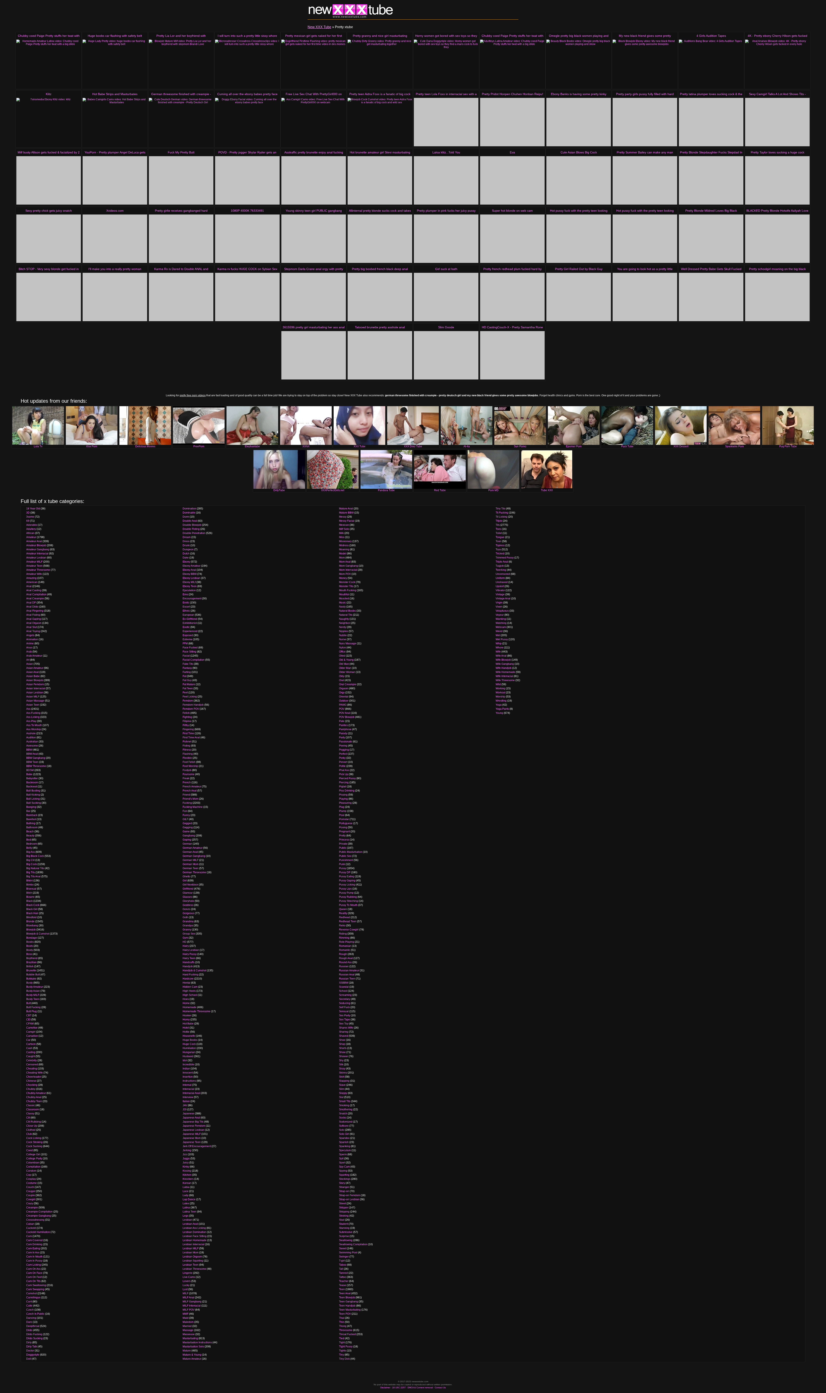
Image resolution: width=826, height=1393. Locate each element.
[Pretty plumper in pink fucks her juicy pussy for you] (446, 238)
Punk (342, 864)
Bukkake (31, 978)
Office (342, 651)
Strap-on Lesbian (349, 1199)
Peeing (343, 745)
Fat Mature (189, 684)
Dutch (186, 553)
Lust (185, 1289)
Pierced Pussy (347, 778)
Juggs (186, 1158)
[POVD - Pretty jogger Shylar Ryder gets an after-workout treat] (247, 180)
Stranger (344, 1187)
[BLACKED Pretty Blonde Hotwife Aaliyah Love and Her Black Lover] (777, 238)
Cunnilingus (33, 1297)
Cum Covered (34, 1240)
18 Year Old (33, 508)
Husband (188, 1056)
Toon (498, 541)
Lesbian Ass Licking (194, 1227)
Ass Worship (33, 729)
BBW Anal (32, 753)
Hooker (187, 1015)
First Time (188, 733)
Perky (342, 757)
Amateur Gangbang (37, 549)
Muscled (344, 598)
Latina (186, 1207)
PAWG (343, 704)
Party (342, 737)
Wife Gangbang (505, 663)
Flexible (187, 757)
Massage (188, 1330)
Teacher (343, 1281)
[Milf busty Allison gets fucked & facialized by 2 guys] (48, 180)
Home (186, 1003)
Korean (187, 1183)
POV (341, 708)
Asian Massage (35, 700)
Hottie (186, 1031)
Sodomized (345, 1121)
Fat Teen (188, 688)
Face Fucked (190, 647)
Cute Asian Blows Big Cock (579, 152)
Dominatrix (189, 512)
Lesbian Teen (191, 1264)
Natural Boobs (347, 610)
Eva (512, 152)
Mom (342, 557)
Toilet (499, 533)
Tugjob (500, 565)
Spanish (344, 1142)
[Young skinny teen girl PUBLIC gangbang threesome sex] (313, 238)
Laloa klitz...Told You (446, 152)
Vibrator (500, 590)
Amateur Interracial (37, 553)
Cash (29, 1048)
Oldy (341, 676)
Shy (341, 1060)
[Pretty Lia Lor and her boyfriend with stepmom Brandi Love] (181, 64)
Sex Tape (344, 1019)
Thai (341, 1317)
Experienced (190, 631)
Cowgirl (30, 1199)
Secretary (344, 999)
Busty (29, 982)
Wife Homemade (505, 672)
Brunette (31, 970)
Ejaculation (189, 590)
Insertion (188, 1076)
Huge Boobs (190, 1039)
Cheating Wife (34, 1072)
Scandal (344, 986)
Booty (29, 950)
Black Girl (31, 909)
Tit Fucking (502, 512)
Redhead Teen (347, 921)
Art (27, 659)
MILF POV (188, 1309)
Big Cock (31, 864)
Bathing (30, 823)
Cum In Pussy (34, 1260)
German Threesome (194, 872)
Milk (341, 533)
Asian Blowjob (34, 680)
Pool (341, 815)
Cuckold (31, 1227)
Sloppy (343, 1093)
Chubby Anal (33, 1097)
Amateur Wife (34, 573)
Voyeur (500, 614)
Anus (29, 647)
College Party (34, 1158)
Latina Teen (189, 1211)
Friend (186, 794)
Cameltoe (32, 1027)
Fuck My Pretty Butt (181, 152)
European (188, 614)
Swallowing (346, 1240)
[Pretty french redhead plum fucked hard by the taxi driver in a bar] (512, 297)
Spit (341, 1158)
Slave (342, 1084)
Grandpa (188, 925)
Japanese (188, 1113)
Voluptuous (502, 610)
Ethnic (186, 610)
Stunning (344, 1227)
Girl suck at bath (446, 269)
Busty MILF (32, 995)
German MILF (191, 860)
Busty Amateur (34, 986)
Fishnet (187, 741)
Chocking (31, 1084)
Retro (342, 925)
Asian (29, 663)
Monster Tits (346, 586)
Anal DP (31, 602)
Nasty (342, 606)
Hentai (186, 982)
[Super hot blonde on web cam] (512, 238)
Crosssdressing (35, 1219)
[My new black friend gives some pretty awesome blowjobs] (645, 64)
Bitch (29, 892)
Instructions (189, 1080)
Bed (28, 839)
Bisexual (31, 888)
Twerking (501, 569)
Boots (29, 945)
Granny (187, 929)
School (343, 990)
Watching (501, 623)
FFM (185, 643)
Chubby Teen (34, 1101)
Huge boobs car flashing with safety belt (115, 35)
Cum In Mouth (34, 1256)
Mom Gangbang (348, 565)
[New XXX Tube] (351, 9)
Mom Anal (345, 561)
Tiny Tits (500, 508)
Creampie (32, 1207)
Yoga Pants (502, 708)
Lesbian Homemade (194, 1240)
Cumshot (31, 1293)
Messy (343, 516)
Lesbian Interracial (193, 1244)
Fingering (188, 729)
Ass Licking (33, 717)
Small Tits (344, 1101)
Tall (341, 1268)
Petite (342, 766)
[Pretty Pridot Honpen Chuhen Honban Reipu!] (512, 122)
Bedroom (31, 843)
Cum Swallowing (36, 1285)
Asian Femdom (35, 684)
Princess (344, 839)
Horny (186, 1019)
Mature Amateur (192, 1358)
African (30, 533)
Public (342, 847)
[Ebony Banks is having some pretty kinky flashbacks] (578, 122)
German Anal (190, 851)
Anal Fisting (33, 614)
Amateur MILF (34, 561)
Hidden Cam (190, 986)
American (31, 582)
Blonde (30, 921)
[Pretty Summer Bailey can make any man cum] (645, 180)
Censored (32, 1064)
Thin (341, 1322)
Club (29, 1133)
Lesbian (187, 1219)
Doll (28, 1358)
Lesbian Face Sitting (194, 1236)
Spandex (344, 1138)
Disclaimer (385, 1387)
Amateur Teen (34, 565)
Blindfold (31, 917)
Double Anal (190, 520)
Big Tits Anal (33, 876)
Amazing (31, 578)
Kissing (187, 1170)
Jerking (187, 1150)
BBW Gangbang (35, 757)
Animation (32, 639)
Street (342, 1203)
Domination (189, 508)
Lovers (187, 1281)
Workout (500, 692)
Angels (30, 635)
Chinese (31, 1080)
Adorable (31, 524)
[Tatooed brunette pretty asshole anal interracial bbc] (380, 355)
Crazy (29, 1203)
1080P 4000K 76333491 (247, 210)
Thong (343, 1326)
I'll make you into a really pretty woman (114, 269)
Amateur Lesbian (36, 557)
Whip (499, 643)
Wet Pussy (502, 639)
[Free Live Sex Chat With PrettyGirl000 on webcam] (313, 122)
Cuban (30, 1223)
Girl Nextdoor (190, 884)
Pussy (342, 868)
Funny (186, 815)
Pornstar (344, 819)
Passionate (345, 741)
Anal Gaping (33, 618)
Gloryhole (188, 900)
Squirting (344, 1174)
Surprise (344, 1236)
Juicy (186, 1162)
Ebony (186, 561)
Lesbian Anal (190, 1223)
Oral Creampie (347, 684)
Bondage (31, 937)
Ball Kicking (33, 794)
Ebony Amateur (191, 565)
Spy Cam (344, 1166)
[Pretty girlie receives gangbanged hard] (181, 238)
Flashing (188, 753)
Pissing (343, 794)
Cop (28, 1174)
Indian (186, 1068)
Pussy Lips (345, 888)
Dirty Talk (31, 1346)
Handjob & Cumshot (194, 970)
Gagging (188, 827)
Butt (28, 1003)
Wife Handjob (504, 668)
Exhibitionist (190, 623)
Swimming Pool (348, 1252)
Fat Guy (187, 680)
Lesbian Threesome (194, 1268)
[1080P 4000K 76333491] (247, 238)
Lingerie (187, 1272)
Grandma (188, 921)
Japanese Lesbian (193, 1129)
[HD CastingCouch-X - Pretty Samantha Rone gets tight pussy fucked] (512, 355)
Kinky (186, 1166)
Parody (343, 733)
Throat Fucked (347, 1334)
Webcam (501, 627)
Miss (341, 537)
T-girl (342, 1260)
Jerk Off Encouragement (197, 1146)
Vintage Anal (503, 598)
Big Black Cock (35, 856)
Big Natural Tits (35, 868)
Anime (30, 643)
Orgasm (343, 688)
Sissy (342, 1068)
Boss (29, 954)
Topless (500, 545)
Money (343, 578)
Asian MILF (32, 696)
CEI (28, 1019)
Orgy (342, 692)
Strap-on (344, 1191)
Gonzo (186, 909)
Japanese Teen (192, 1142)
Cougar (30, 1191)
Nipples (343, 631)
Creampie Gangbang (38, 1215)
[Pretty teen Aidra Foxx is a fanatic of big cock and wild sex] (380, 122)
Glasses (187, 896)
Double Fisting (191, 529)
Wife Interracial (504, 676)
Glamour (188, 892)
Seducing (344, 1003)
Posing (343, 827)
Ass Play (31, 721)
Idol (185, 1060)
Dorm (186, 516)
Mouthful (344, 594)
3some (30, 516)
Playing (343, 798)
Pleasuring (345, 802)
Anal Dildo (32, 606)
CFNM (30, 1023)
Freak (186, 778)
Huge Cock (189, 1044)
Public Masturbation (350, 851)
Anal (29, 586)
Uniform (500, 578)
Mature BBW (346, 512)
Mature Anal (346, 508)
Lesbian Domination (194, 1232)
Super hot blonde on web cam (512, 210)
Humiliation (189, 1048)
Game (186, 831)
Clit (28, 1117)
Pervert (343, 762)
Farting (187, 672)
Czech (30, 1309)
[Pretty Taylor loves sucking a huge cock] (777, 180)
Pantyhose (345, 729)
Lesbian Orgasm (192, 1256)
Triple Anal (502, 561)
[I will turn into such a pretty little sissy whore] (247, 64)
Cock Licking (33, 1138)
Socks (342, 1117)
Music (342, 602)
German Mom (191, 864)
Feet (185, 692)
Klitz (48, 94)
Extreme (187, 639)
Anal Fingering (34, 610)
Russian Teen (347, 978)
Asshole (31, 733)
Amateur (31, 537)
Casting (30, 1052)
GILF (185, 819)
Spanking (344, 1146)
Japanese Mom (192, 1138)
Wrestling (501, 700)
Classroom (32, 1109)
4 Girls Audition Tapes (711, 35)
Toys (498, 549)
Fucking (187, 802)
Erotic (186, 602)
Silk (341, 1064)
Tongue (500, 537)
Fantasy (187, 668)
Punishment (346, 860)
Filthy (186, 725)
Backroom (32, 782)
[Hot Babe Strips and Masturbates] (115, 122)
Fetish (186, 712)
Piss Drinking (346, 790)
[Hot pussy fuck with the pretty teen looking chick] (578, 238)
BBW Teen (32, 762)
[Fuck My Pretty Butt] (181, 180)
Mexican (344, 524)
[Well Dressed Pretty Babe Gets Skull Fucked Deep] (711, 297)
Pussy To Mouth (348, 905)
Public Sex (345, 856)
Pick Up (343, 774)
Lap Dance (189, 1199)
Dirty (29, 1342)
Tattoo (342, 1277)
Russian (344, 966)
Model (342, 553)
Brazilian (31, 962)
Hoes (186, 999)
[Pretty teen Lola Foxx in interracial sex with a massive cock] (446, 122)
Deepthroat (32, 1326)
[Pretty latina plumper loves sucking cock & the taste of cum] (711, 122)
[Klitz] (48, 122)
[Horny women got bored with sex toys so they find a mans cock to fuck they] (446, 64)
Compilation (33, 1166)
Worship (500, 696)
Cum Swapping (35, 1289)
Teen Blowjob (347, 1297)
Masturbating (190, 1338)
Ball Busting (33, 790)
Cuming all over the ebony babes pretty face (247, 94)
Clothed (30, 1129)
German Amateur (192, 847)
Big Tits (30, 872)
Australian (32, 741)
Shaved (343, 1035)
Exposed (188, 635)
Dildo (29, 1330)
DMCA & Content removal (420, 1387)
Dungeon (188, 549)
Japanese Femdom (194, 1125)
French (187, 782)
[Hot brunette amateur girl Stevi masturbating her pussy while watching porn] (380, 180)
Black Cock (32, 905)
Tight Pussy (346, 1346)
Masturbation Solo (193, 1346)
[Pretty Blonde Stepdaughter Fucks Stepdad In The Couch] (711, 180)
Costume (31, 1183)
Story (342, 1183)
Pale (341, 721)
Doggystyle (32, 1354)
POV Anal (344, 712)
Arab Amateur (34, 655)
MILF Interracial (192, 1305)
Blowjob (31, 929)
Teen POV (345, 1313)
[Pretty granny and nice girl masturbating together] (380, 64)
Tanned (343, 1272)
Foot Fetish (189, 762)
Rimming (344, 937)
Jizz (185, 1154)
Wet (498, 635)
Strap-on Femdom (349, 1195)
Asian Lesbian (34, 692)
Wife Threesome (505, 680)
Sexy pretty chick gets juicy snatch (48, 210)
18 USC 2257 (399, 1387)
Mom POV (345, 573)
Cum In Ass (32, 1252)
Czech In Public (35, 1313)
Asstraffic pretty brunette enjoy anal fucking (313, 152)
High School (190, 995)
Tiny (341, 1354)
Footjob (187, 770)
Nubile (343, 635)
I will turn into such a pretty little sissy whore (247, 35)
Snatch (343, 1113)
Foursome (188, 774)
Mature (187, 1350)
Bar (28, 811)
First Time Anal (191, 737)
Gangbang (189, 835)
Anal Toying (33, 631)
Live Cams (189, 1277)
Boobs (30, 941)
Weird (499, 631)
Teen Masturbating (350, 1309)
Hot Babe (188, 1023)
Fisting (186, 745)
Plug (341, 806)
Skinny (343, 1072)
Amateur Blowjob (36, 545)
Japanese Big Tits (193, 1121)
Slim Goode (446, 327)
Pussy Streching (348, 900)
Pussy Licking (347, 884)
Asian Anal (32, 672)
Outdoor (343, 700)
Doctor (30, 1350)
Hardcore (188, 978)
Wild (498, 684)
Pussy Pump (346, 892)
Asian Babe (33, 676)
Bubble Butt (33, 974)
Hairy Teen (189, 958)
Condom (31, 1170)
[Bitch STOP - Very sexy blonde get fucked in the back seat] (48, 297)
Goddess (188, 905)
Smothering (346, 1109)
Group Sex (189, 933)
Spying (343, 1170)
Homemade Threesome (196, 1011)
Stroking (344, 1215)
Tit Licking (501, 516)
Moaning (344, 549)
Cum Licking (33, 1264)
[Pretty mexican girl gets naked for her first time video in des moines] (313, 64)
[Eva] (512, 180)
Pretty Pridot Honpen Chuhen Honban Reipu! (512, 94)
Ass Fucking (33, 712)
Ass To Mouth (34, 725)
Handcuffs (188, 962)
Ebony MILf (189, 582)
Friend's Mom (190, 798)
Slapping (344, 1080)
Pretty (342, 835)
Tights (342, 1350)
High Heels (189, 990)
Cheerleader (33, 1076)
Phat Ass (344, 770)
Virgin (499, 602)
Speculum (345, 1150)
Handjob (188, 966)
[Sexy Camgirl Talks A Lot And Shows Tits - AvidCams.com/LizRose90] (777, 122)
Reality (343, 913)
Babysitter (32, 778)
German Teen (191, 868)
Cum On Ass (33, 1268)
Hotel (186, 1027)
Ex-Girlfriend (190, 618)
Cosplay (31, 1178)
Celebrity (31, 1060)
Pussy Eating (346, 876)
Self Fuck (344, 1007)
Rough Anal (346, 958)
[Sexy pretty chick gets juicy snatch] (48, 238)
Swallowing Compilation (353, 1244)
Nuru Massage (347, 643)
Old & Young (346, 659)
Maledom (188, 1322)
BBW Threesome (36, 766)
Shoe (342, 1039)
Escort (186, 606)
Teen (342, 1289)
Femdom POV (191, 708)
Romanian (345, 945)
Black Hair (32, 913)
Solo (341, 1129)
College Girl (33, 1154)
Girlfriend (188, 888)
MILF (185, 1293)
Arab (29, 651)
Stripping (344, 1211)
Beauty (30, 835)
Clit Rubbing (33, 1121)
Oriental (343, 696)
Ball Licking (33, 798)
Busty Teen (32, 999)
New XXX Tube (319, 27)
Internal (187, 1084)
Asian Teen (32, 704)
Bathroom (32, 827)
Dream (187, 537)
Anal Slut (31, 627)
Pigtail (342, 786)
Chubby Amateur (36, 1093)
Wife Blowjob (503, 659)
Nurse (342, 639)
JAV (185, 1105)
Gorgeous (188, 913)
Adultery (31, 529)
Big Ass (30, 851)
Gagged (187, 823)
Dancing (31, 1317)
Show (342, 1052)
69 (27, 520)
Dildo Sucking (34, 1338)
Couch (30, 1187)
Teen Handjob (347, 1305)
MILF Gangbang (192, 1301)
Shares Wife (346, 1027)
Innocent (188, 1072)
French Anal (190, 790)
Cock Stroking (34, 1142)
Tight (342, 1342)
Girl (185, 880)
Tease (342, 1285)
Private (343, 843)
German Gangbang (194, 856)
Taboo (342, 1264)
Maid (185, 1317)
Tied (341, 1338)
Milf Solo (344, 529)
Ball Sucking (33, 802)
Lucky (186, 1285)
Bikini (29, 880)
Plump (343, 811)
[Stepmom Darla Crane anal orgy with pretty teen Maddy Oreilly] (313, 297)
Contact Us (440, 1387)
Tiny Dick (344, 1358)
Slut (341, 1097)
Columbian (32, 1162)
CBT (28, 1015)
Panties (343, 725)
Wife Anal (501, 655)
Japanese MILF (192, 1133)
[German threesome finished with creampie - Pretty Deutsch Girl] (181, 122)
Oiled (342, 655)
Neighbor (344, 623)
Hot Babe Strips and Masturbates (114, 94)
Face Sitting (189, 651)
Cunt (29, 1301)
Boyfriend (31, 958)
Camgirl (30, 1031)
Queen (343, 909)
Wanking (501, 618)
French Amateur (192, 786)
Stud (341, 1219)
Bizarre (30, 896)
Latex (186, 1203)
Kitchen (187, 1174)
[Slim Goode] (446, 355)
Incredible (188, 1064)
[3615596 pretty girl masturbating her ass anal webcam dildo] (313, 355)
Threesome (345, 1330)
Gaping (187, 839)
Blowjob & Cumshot (37, 933)
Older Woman (347, 672)
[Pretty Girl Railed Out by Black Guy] (578, 297)
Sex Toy (343, 1023)
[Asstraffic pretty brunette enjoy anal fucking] (313, 180)
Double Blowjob (192, 524)
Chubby (30, 1089)
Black (29, 900)
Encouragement (192, 598)
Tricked (500, 553)
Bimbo (30, 884)
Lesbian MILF (191, 1248)
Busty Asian (33, 990)
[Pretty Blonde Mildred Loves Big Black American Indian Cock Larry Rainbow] (711, 238)
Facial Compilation (194, 659)
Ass (28, 708)
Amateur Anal (34, 541)
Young (499, 712)
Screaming (345, 995)
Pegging (344, 749)
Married (187, 1326)
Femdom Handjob (193, 704)
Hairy (186, 945)
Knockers (188, 1178)
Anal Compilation (36, 594)
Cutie (29, 1305)
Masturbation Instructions (197, 1342)
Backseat (31, 786)
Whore (499, 647)
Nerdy (342, 627)
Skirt (341, 1076)
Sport (342, 1162)
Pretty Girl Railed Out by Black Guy (579, 269)
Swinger (344, 1256)
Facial (186, 655)
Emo (185, 594)
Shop (342, 1044)
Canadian (32, 1035)
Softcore (344, 1125)
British (30, 966)
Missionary (345, 541)
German (187, 843)
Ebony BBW (190, 573)
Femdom (188, 700)
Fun (185, 811)
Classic (30, 1105)
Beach (30, 831)
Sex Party (344, 1015)
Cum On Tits (33, 1281)
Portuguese (346, 823)
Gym (185, 937)
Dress (186, 541)
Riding (343, 933)
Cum (29, 1236)
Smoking (344, 1105)
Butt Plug (31, 1011)
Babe (29, 774)
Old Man (344, 663)
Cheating (31, 1068)
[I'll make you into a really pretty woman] (115, 297)
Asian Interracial (35, 688)
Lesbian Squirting (193, 1260)
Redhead (344, 917)
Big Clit (30, 860)
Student (343, 1223)
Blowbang (32, 925)
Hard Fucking (190, 974)
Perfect (343, 753)
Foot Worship (190, 766)
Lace (185, 1191)
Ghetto (186, 876)
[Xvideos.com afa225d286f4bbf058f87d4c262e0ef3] (115, 238)
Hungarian (189, 1052)
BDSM (30, 770)
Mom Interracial (348, 569)
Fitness (187, 749)
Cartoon (31, 1044)
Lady (185, 1195)
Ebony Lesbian (191, 578)
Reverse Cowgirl (349, 929)
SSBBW (343, 982)
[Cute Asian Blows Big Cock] (578, 180)
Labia (186, 1187)
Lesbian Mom (191, 1252)
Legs (185, 1215)
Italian (186, 1101)
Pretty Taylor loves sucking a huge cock (777, 152)
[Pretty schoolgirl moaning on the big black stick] (777, 297)
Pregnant (344, 831)
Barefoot (31, 819)
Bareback (31, 815)
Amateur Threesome (38, 569)
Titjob (499, 520)
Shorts (343, 1048)
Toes (498, 529)
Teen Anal (345, 1293)
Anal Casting (33, 590)
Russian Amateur (349, 970)
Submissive (346, 1232)
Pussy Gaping (347, 880)
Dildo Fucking (34, 1334)
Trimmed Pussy (505, 557)
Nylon (342, 647)
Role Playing (346, 941)
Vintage (500, 594)
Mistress (344, 545)
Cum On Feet (34, 1277)
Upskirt (500, 586)
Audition (31, 737)
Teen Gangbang (348, 1301)
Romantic (344, 950)
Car (28, 1039)
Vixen (499, 606)
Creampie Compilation (39, 1211)
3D (28, 512)
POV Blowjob (346, 717)
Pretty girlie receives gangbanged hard (181, 210)
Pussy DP (344, 872)
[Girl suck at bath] (446, 297)
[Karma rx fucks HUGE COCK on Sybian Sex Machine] (247, 297)
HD (184, 941)
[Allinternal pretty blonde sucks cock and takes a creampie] (380, 238)
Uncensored (503, 573)
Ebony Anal (189, 569)
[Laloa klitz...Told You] (446, 180)
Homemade (189, 1007)
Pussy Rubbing (348, 896)
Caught (30, 1056)
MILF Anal (188, 1297)
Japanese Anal (191, 1117)
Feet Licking (190, 696)
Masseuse (189, 1334)
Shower (343, 1056)
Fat (184, 676)
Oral (341, 680)
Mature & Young (192, 1354)
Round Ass (345, 962)
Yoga (499, 704)
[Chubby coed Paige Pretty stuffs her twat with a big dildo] (48, 64)
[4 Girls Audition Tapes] (711, 64)
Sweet (342, 1248)
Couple (30, 1195)
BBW (29, 749)
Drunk (186, 545)
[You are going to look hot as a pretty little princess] (645, 297)
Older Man (345, 668)
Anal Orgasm (34, 623)
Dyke (186, 557)
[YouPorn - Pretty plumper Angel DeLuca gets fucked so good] (115, 180)
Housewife (189, 1035)
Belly (29, 847)
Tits (498, 524)
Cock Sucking (34, 1146)
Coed (29, 1150)
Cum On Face (34, 1272)
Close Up (31, 1125)
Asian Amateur (34, 668)
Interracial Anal (191, 1093)
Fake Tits (188, 663)
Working (500, 688)
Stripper (343, 1207)
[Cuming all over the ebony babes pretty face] (247, 122)
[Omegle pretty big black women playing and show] (578, 64)
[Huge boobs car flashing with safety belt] (115, 64)
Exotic (186, 627)
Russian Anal (346, 974)
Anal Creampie (35, 598)
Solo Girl (344, 1133)
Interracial (188, 1089)
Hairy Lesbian (191, 950)
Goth (185, 917)
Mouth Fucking (347, 590)
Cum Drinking (34, 1244)
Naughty (344, 618)
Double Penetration (194, 533)
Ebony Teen (190, 586)
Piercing (344, 782)
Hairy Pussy (190, 954)
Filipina (187, 721)
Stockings (344, 1178)
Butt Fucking (33, 1007)
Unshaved (502, 582)
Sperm (343, 1154)
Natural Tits (345, 614)
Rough (343, 954)
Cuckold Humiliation (38, 1232)
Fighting (187, 717)
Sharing (343, 1031)
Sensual (344, 1011)
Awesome (32, 745)
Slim (341, 1089)
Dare (29, 1322)
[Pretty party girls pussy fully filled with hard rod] (645, 122)
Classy (30, 1113)
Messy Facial (346, 520)
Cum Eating (33, 1248)
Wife (498, 651)
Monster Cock (347, 582)
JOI (184, 1109)
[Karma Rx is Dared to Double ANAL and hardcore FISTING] (181, 297)
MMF (185, 1313)
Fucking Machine (193, 806)
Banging (31, 806)
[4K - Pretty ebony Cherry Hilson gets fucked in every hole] (777, 64)
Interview (188, 1097)
